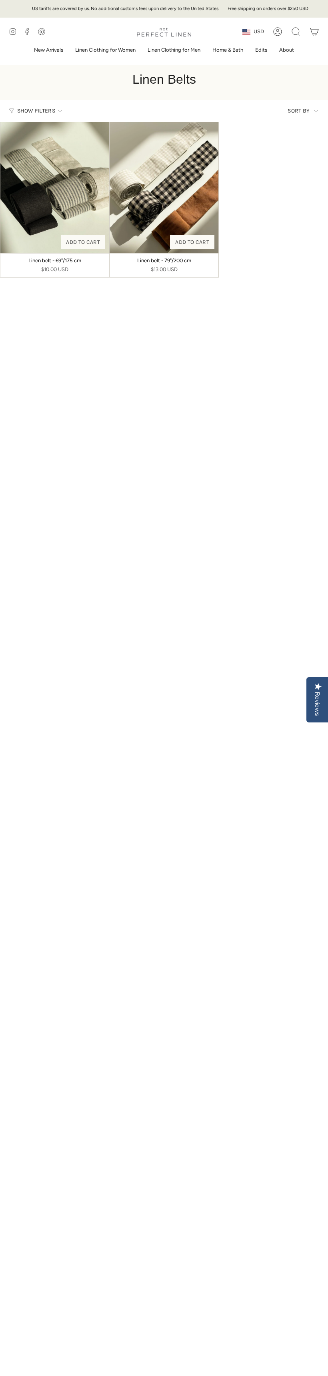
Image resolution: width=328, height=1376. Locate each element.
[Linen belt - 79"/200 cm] (164, 187)
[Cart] (314, 31)
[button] (105, 50)
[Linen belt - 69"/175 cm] (54, 187)
